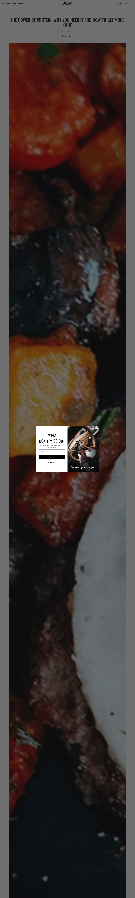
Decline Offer (52, 462)
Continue (52, 457)
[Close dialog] (96, 427)
